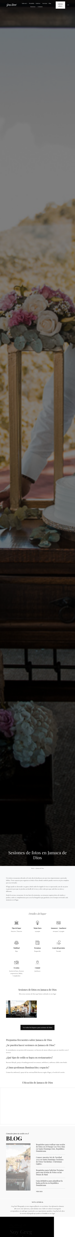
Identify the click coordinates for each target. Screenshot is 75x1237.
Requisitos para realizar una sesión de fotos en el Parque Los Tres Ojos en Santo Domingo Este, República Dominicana (50, 1147)
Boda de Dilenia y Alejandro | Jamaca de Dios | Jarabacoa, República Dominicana (21, 1013)
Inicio (32, 868)
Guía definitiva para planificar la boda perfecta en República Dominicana (49, 1183)
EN (68, 5)
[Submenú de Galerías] (40, 3)
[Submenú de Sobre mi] (27, 3)
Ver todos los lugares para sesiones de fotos (37, 1027)
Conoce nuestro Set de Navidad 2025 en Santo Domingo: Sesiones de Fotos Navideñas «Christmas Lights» (49, 1160)
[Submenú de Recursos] (35, 6)
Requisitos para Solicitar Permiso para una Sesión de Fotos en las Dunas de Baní (50, 1172)
